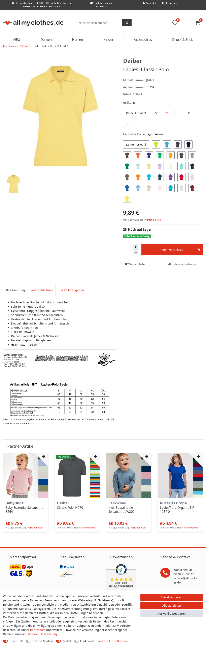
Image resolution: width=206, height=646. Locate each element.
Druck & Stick (182, 39)
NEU (16, 39)
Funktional (87, 641)
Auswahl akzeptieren (172, 613)
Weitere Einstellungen (113, 641)
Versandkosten (153, 219)
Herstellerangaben (71, 290)
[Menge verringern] (135, 252)
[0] (199, 24)
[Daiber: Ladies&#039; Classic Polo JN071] (60, 384)
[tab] (15, 290)
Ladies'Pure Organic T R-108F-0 (177, 510)
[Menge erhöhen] (135, 247)
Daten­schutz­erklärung (42, 634)
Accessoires (143, 39)
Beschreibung (15, 290)
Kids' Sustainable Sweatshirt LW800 (121, 510)
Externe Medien (42, 641)
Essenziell (16, 641)
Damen (46, 39)
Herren (77, 39)
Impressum (37, 630)
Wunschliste (136, 264)
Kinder (108, 39)
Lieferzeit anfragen (184, 264)
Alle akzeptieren (171, 597)
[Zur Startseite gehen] (4, 45)
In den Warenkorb (171, 250)
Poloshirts (25, 45)
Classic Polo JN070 (70, 508)
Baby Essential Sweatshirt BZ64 (24, 510)
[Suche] (127, 22)
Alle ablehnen (171, 605)
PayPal (66, 641)
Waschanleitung (42, 290)
